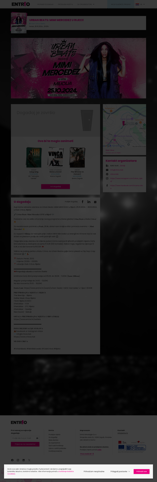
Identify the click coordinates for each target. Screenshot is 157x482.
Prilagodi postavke (119, 471)
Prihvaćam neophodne (94, 471)
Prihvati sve (141, 471)
